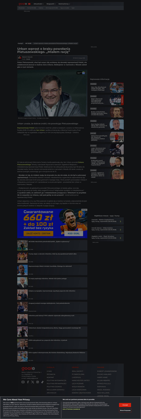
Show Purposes (125, 410)
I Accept (125, 405)
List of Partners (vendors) (71, 409)
